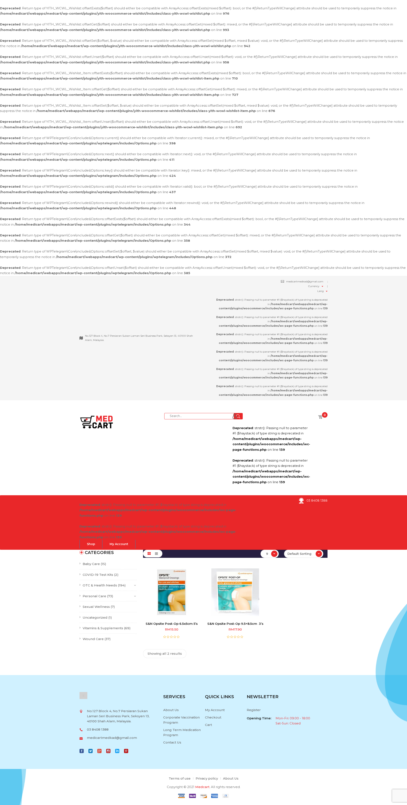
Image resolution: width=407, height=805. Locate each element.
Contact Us (172, 742)
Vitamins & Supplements (103, 628)
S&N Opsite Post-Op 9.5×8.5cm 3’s (235, 624)
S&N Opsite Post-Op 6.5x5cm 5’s (172, 624)
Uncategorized (95, 617)
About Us (171, 710)
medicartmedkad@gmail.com (304, 281)
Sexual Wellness (96, 607)
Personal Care (94, 596)
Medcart (202, 787)
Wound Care (93, 639)
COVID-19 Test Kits (98, 575)
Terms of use (180, 778)
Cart (208, 725)
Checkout (213, 717)
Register (254, 710)
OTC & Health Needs (100, 585)
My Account (215, 710)
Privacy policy (207, 778)
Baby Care (91, 564)
